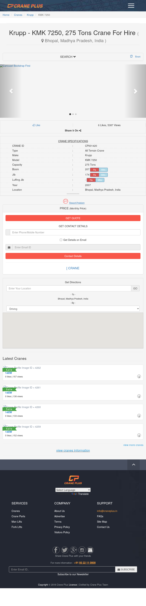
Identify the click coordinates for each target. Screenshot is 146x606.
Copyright (43, 584)
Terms (57, 521)
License (73, 584)
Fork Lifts (17, 527)
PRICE (73, 208)
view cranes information (73, 450)
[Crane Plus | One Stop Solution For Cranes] (25, 5)
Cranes (18, 15)
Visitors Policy (62, 532)
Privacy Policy (62, 527)
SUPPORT (105, 503)
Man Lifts (17, 521)
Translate (83, 494)
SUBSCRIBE (127, 569)
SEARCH (66, 57)
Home (6, 15)
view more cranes (133, 445)
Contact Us (103, 527)
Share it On (72, 130)
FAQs (100, 516)
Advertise (59, 516)
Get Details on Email (74, 240)
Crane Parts (18, 516)
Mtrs (103, 169)
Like (37, 125)
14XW (8, 373)
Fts (94, 169)
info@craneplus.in (107, 511)
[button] (73, 202)
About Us (59, 511)
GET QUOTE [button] (73, 218)
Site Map (102, 521)
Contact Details (73, 256)
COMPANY (62, 503)
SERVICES (20, 503)
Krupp (30, 15)
